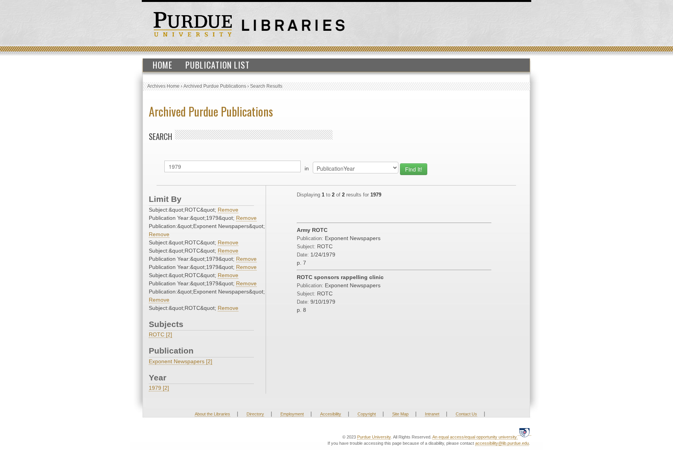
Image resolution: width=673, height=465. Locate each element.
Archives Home (163, 86)
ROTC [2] (160, 334)
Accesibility (330, 414)
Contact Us (466, 414)
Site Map (400, 414)
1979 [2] (159, 388)
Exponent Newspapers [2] (180, 361)
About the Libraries (212, 414)
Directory (255, 414)
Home (163, 64)
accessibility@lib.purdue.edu (502, 443)
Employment (292, 414)
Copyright (367, 414)
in (307, 168)
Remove (228, 210)
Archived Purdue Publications (214, 86)
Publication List (217, 64)
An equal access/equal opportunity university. (475, 437)
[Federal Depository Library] (524, 432)
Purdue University (374, 437)
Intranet (432, 414)
